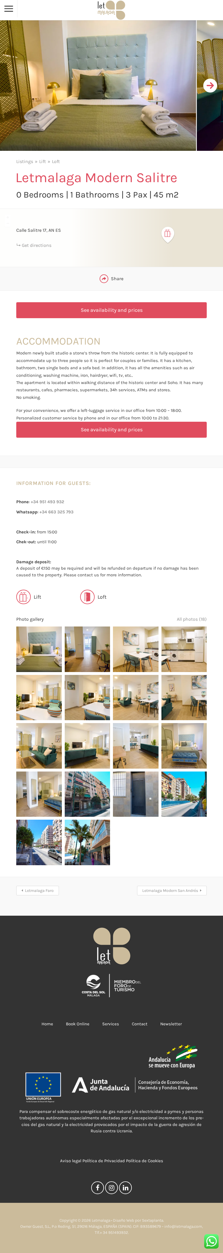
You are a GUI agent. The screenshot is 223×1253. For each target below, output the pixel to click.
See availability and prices (112, 310)
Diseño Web (123, 1220)
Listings (24, 161)
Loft (56, 161)
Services (110, 1023)
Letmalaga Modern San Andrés (170, 890)
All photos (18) (192, 619)
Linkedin (125, 1189)
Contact (140, 1023)
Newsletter (171, 1023)
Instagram (111, 1189)
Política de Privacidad (103, 1160)
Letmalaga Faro (39, 890)
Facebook (97, 1189)
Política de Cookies (144, 1160)
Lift (42, 161)
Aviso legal (70, 1160)
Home (47, 1023)
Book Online (77, 1023)
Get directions (36, 245)
